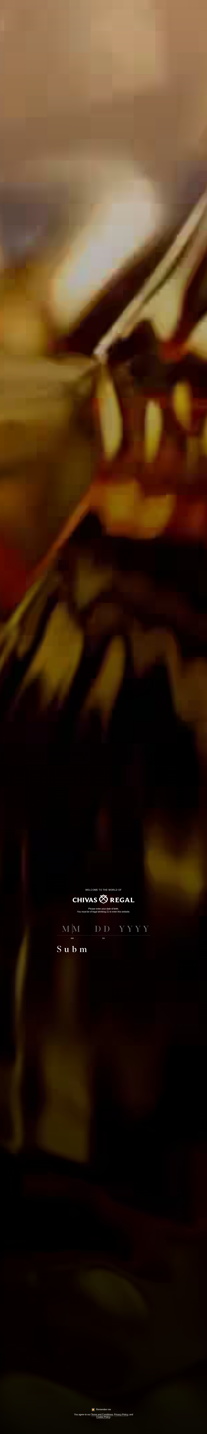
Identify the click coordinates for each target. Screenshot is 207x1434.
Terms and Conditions (102, 1414)
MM (72, 938)
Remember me (103, 1409)
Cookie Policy (103, 1417)
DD (103, 938)
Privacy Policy (121, 1414)
